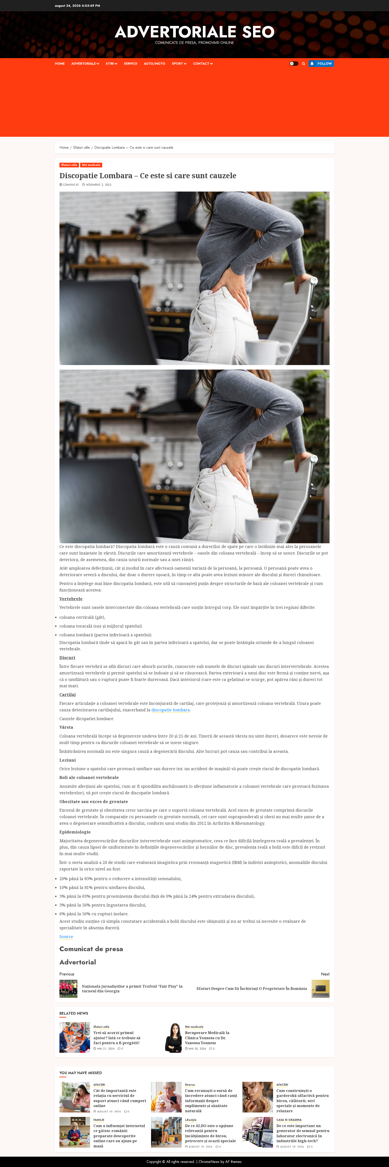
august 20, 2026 (109, 1112)
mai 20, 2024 (197, 1049)
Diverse (190, 1085)
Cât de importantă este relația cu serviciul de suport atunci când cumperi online (119, 1098)
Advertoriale (83, 63)
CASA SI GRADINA (289, 1120)
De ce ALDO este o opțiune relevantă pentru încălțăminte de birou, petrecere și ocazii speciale (211, 1133)
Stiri (110, 63)
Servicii (130, 63)
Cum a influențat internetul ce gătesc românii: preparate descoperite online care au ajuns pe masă (119, 1136)
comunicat (71, 185)
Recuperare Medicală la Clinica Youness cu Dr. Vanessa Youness (207, 1037)
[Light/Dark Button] (294, 63)
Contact (201, 63)
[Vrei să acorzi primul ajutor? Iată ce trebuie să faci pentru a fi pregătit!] (74, 1037)
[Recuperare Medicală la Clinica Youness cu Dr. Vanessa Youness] (166, 1037)
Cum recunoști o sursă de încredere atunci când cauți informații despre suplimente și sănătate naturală (211, 1100)
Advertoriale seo (195, 31)
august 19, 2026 (200, 1147)
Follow (325, 63)
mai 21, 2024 (106, 1049)
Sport (177, 63)
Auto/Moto (154, 63)
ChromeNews (209, 1161)
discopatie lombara (171, 710)
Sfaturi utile (69, 165)
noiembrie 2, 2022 (98, 185)
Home (60, 63)
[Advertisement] (194, 103)
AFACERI (99, 1085)
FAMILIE (98, 1120)
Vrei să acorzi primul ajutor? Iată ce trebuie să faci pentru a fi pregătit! (116, 1037)
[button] (303, 63)
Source (66, 936)
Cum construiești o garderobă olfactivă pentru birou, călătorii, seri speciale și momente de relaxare (302, 1100)
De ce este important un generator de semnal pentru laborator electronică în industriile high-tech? (302, 1133)
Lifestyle (191, 1120)
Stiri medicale (91, 165)
